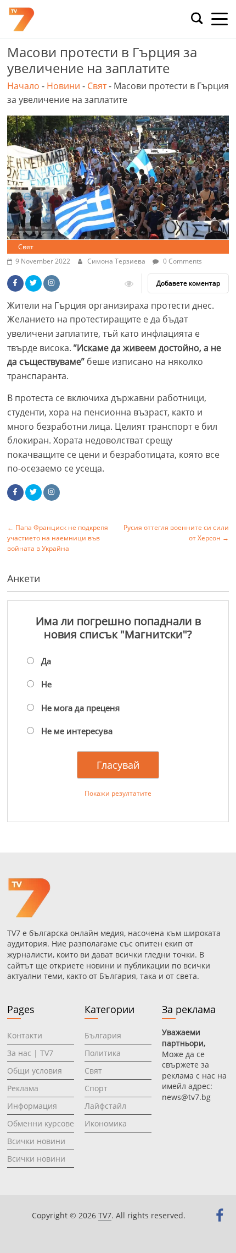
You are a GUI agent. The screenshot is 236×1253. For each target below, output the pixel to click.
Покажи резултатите (118, 793)
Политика (103, 1053)
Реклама (22, 1088)
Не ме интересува (77, 730)
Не (46, 684)
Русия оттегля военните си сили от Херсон (176, 533)
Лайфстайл (105, 1106)
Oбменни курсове (40, 1123)
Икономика (106, 1123)
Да (46, 660)
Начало (23, 86)
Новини (63, 86)
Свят (96, 86)
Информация (32, 1106)
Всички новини (36, 1141)
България (103, 1035)
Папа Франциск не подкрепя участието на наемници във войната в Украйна (57, 538)
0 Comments (181, 261)
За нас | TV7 (30, 1053)
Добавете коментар (188, 283)
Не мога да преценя (80, 707)
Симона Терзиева (117, 261)
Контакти (24, 1035)
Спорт (96, 1088)
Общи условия (34, 1070)
